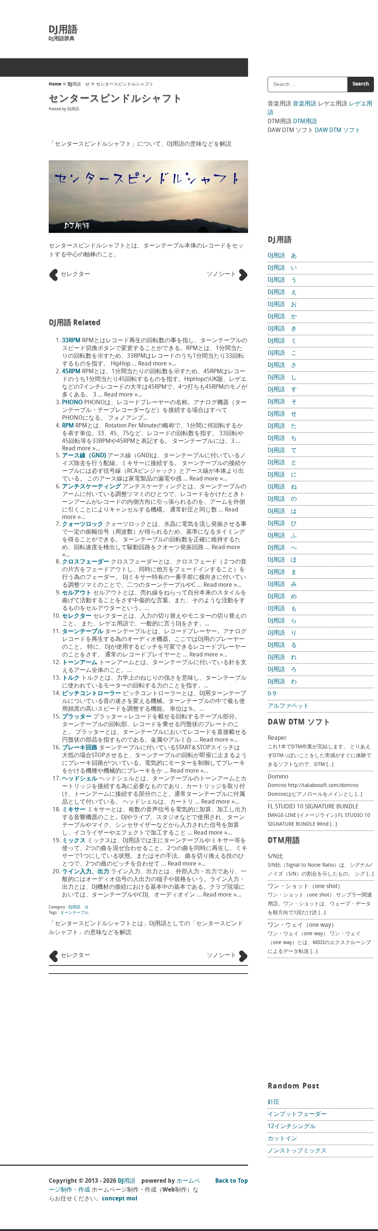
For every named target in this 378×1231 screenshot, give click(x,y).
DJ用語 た (282, 426)
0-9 (272, 694)
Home (55, 84)
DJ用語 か (282, 317)
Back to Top (231, 1181)
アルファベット (288, 706)
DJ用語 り (282, 633)
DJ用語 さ (282, 365)
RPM (68, 426)
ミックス (74, 841)
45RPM (71, 372)
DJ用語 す (282, 390)
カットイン (282, 1139)
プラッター (77, 717)
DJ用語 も (282, 609)
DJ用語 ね (282, 487)
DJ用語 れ (282, 657)
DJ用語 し (282, 378)
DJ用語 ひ (282, 524)
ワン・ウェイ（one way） (302, 925)
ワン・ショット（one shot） (305, 887)
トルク (71, 678)
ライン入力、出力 (85, 872)
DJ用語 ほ (282, 560)
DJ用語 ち (282, 438)
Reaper (277, 738)
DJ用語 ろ (282, 670)
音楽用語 (304, 104)
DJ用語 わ (282, 682)
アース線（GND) (84, 456)
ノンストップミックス (297, 1151)
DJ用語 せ (79, 84)
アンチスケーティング (91, 487)
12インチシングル (292, 1127)
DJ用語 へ (282, 548)
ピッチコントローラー (91, 694)
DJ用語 (63, 30)
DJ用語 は (282, 511)
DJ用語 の (282, 499)
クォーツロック (82, 524)
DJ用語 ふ (282, 536)
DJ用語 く (282, 341)
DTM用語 (305, 122)
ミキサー (74, 810)
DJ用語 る (282, 645)
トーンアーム (79, 663)
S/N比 (275, 857)
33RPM (71, 341)
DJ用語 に (282, 475)
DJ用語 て (282, 451)
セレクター (77, 616)
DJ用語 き (282, 329)
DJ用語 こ (282, 353)
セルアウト (77, 593)
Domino (278, 777)
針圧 (273, 1102)
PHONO (72, 403)
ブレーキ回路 (79, 748)
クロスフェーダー (85, 562)
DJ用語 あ (282, 256)
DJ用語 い (282, 268)
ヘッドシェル (79, 779)
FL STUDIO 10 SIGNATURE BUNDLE (313, 807)
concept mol (119, 1199)
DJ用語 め (282, 597)
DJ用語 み (282, 584)
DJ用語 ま (282, 572)
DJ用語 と (282, 463)
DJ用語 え (282, 292)
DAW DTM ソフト (338, 130)
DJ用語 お (282, 305)
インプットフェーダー (297, 1114)
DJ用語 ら (282, 621)
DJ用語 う (282, 280)
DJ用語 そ (282, 402)
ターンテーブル (82, 632)
